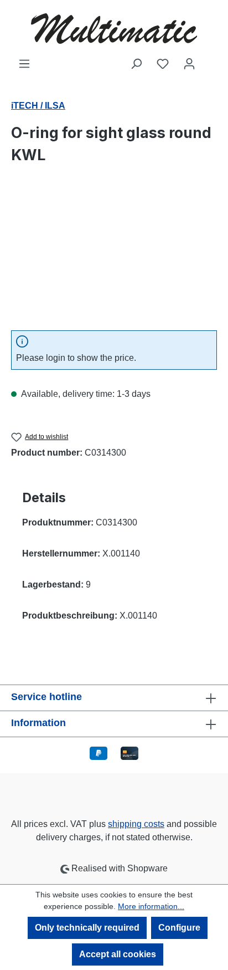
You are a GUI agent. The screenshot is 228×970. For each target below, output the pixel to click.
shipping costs (136, 824)
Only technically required (87, 927)
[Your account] (189, 64)
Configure (179, 927)
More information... (151, 906)
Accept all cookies (117, 954)
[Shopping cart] (210, 60)
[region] (114, 259)
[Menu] (24, 64)
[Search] (136, 64)
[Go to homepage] (114, 28)
